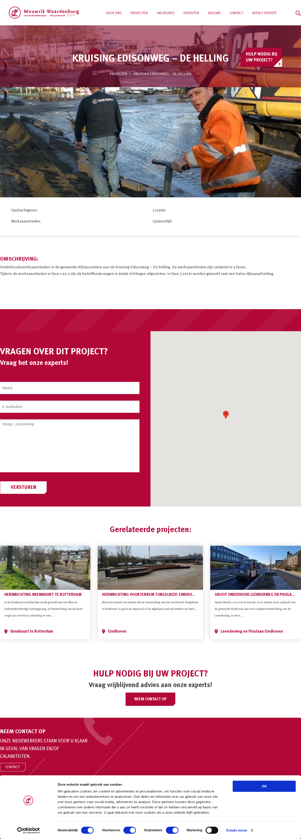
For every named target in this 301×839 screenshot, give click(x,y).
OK (264, 786)
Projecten (139, 13)
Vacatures (166, 13)
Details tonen (236, 830)
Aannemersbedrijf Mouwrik (44, 13)
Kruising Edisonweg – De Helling (162, 74)
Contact (236, 13)
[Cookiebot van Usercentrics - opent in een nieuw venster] (28, 830)
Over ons (114, 13)
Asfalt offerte (264, 13)
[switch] (129, 830)
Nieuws (214, 13)
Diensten (191, 13)
